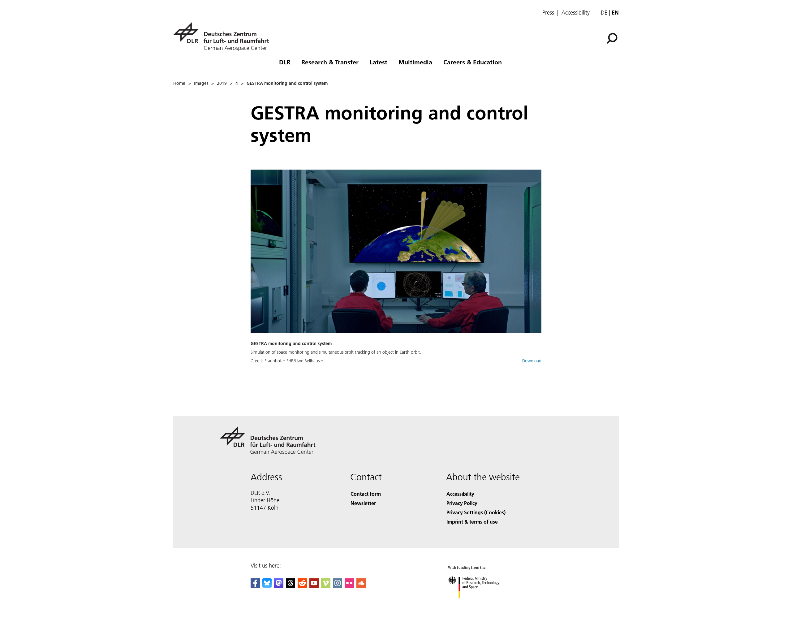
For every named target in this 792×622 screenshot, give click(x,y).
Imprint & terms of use (472, 521)
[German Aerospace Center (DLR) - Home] (223, 36)
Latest (378, 62)
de (604, 12)
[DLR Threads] (290, 585)
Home (179, 83)
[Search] (612, 38)
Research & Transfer (330, 62)
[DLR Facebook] (255, 585)
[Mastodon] (278, 585)
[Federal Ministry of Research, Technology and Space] (482, 604)
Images (201, 83)
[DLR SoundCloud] (361, 585)
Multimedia (415, 62)
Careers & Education (472, 62)
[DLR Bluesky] (267, 585)
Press (548, 12)
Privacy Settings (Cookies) (476, 512)
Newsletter (363, 503)
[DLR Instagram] (337, 585)
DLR (284, 62)
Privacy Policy (461, 503)
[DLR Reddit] (302, 585)
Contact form (366, 493)
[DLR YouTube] (314, 585)
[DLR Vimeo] (325, 585)
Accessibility (576, 12)
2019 (222, 83)
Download (531, 361)
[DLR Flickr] (349, 585)
